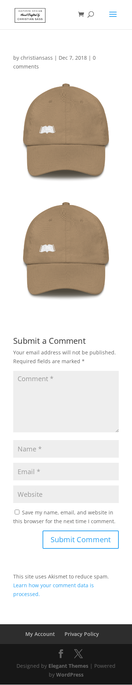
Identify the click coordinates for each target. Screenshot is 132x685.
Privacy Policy (82, 633)
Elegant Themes (68, 665)
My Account (40, 633)
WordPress (70, 674)
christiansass (37, 57)
